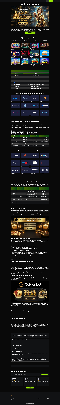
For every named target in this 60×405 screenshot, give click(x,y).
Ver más (30, 387)
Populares (14, 40)
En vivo (25, 40)
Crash (34, 40)
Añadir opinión (45, 374)
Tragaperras (44, 40)
